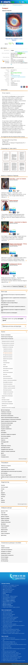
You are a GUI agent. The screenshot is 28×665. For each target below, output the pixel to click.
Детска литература (5, 410)
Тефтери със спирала (6, 465)
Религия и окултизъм (6, 425)
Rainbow (3, 502)
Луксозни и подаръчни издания (8, 434)
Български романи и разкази (8, 343)
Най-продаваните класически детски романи (11, 471)
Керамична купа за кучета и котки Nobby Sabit (12, 653)
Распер (2, 489)
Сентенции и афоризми (7, 401)
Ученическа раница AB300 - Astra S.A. (10, 643)
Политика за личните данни (23, 664)
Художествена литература (7, 338)
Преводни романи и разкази (8, 341)
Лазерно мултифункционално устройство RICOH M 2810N (14, 660)
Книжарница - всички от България (11, 585)
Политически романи (7, 384)
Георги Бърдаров (5, 526)
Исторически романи (17, 5)
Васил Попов (4, 531)
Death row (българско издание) (9, 614)
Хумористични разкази (8, 392)
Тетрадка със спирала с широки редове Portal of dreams (13, 633)
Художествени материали (7, 590)
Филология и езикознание (7, 415)
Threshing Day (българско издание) (9, 624)
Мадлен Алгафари (5, 518)
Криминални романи (7, 356)
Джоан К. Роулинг (5, 516)
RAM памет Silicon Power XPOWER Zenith (10, 655)
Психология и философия (7, 423)
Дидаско (3, 492)
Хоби (2, 443)
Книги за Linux (4, 467)
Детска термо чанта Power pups (9, 637)
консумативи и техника (8, 589)
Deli (2, 490)
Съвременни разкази (7, 351)
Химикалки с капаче (5, 553)
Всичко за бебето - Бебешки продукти (10, 596)
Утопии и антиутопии (7, 393)
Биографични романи (8, 382)
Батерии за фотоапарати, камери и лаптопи (11, 607)
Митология (4, 405)
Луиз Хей (3, 512)
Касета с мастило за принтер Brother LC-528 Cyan (12, 656)
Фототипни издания (5, 436)
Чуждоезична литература (7, 395)
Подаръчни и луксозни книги (8, 300)
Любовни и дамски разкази (9, 388)
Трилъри (5, 360)
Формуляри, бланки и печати (8, 469)
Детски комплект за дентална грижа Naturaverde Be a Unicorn (14, 644)
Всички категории (22, 458)
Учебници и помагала (6, 411)
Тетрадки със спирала (6, 551)
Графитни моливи (5, 547)
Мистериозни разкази (8, 368)
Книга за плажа (4, 304)
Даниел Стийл (4, 510)
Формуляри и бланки (6, 445)
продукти (7, 592)
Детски (6, 594)
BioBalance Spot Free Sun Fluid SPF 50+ (10, 659)
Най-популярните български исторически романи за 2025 (13, 295)
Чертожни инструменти (6, 549)
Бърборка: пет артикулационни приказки (11, 629)
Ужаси (4, 364)
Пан (2, 498)
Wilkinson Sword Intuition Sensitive (9, 651)
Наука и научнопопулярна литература (10, 417)
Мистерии (5, 366)
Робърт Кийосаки (5, 520)
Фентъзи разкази (7, 376)
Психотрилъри (6, 362)
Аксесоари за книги (5, 447)
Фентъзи (5, 374)
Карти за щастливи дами (7, 613)
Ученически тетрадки (6, 413)
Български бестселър (15, 75)
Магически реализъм (7, 378)
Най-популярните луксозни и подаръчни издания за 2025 (13, 310)
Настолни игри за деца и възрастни (9, 586)
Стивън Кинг (4, 527)
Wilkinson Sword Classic (7, 647)
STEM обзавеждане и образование (9, 597)
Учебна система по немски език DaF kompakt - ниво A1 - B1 (13, 477)
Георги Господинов (5, 533)
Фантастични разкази (8, 372)
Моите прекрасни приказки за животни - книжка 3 (12, 621)
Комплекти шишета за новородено (9, 312)
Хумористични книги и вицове (8, 407)
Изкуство (3, 430)
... (7, 5)
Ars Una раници (4, 560)
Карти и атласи (4, 438)
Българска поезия (5, 399)
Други (2, 453)
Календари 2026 (4, 442)
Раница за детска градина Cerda (9, 641)
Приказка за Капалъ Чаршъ (8, 611)
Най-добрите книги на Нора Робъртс (9, 302)
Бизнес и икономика (5, 334)
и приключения (8, 603)
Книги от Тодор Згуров (6, 475)
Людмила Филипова (5, 522)
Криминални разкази (7, 358)
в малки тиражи (9, 601)
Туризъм (3, 440)
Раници (3, 545)
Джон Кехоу (3, 535)
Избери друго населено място (21, 51)
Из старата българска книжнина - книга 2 (11, 652)
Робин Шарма (4, 514)
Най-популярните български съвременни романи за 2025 (13, 307)
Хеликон (3, 496)
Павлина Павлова (6, 10)
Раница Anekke (4, 559)
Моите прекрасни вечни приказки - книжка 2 (11, 630)
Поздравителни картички (7, 449)
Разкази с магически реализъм (9, 380)
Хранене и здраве (5, 426)
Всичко (9, 600)
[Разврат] (14, 25)
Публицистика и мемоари (7, 403)
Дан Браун (3, 524)
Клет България (4, 487)
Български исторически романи (18, 77)
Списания (3, 455)
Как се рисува (4, 473)
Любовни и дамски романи (9, 386)
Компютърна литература (7, 336)
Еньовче (3, 485)
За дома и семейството (6, 428)
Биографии (3, 432)
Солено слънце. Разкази (7, 622)
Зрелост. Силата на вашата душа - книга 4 (11, 631)
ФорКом (3, 500)
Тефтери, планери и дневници (8, 451)
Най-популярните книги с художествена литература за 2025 (13, 298)
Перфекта (3, 494)
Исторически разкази (7, 354)
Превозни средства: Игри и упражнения (10, 617)
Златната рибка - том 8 (7, 627)
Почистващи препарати (7, 587)
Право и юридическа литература (8, 421)
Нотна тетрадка (4, 557)
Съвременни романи (7, 349)
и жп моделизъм (9, 598)
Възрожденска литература (8, 345)
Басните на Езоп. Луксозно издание (9, 618)
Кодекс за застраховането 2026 (9, 619)
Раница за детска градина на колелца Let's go (11, 657)
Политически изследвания (8, 615)
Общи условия (14, 664)
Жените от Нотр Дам (7, 645)
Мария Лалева (4, 529)
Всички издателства (22, 504)
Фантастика (5, 370)
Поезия (3, 397)
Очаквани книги (5, 457)
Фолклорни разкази (7, 390)
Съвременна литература (8, 347)
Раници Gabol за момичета (7, 555)
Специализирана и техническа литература (11, 419)
